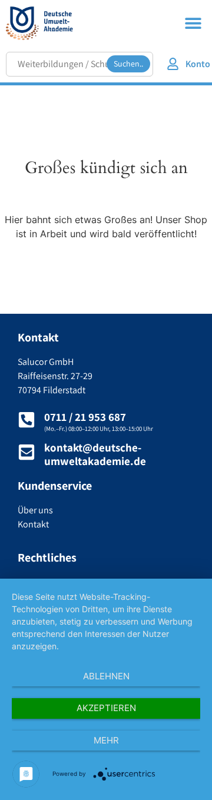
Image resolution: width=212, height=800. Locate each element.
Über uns (35, 510)
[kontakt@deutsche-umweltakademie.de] (26, 452)
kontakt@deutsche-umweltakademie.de (95, 454)
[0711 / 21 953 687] (26, 420)
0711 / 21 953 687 (85, 417)
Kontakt (33, 524)
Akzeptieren (106, 707)
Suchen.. (128, 63)
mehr (106, 740)
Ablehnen (106, 676)
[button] (193, 22)
